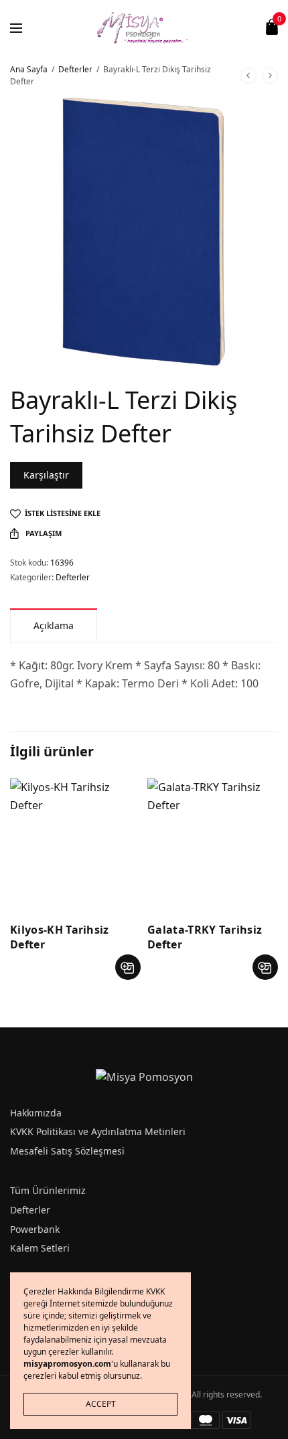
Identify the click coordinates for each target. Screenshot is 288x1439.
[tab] (53, 625)
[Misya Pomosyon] (144, 27)
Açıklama (53, 625)
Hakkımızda (36, 1112)
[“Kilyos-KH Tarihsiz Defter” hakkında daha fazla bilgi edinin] (128, 967)
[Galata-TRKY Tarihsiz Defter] (212, 843)
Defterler (75, 69)
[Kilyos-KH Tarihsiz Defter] (75, 843)
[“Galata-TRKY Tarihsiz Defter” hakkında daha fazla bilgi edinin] (265, 967)
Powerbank (35, 1229)
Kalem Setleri (40, 1248)
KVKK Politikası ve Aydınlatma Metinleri (98, 1131)
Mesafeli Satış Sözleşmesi (67, 1151)
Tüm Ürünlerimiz (48, 1190)
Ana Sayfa (29, 69)
